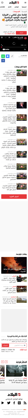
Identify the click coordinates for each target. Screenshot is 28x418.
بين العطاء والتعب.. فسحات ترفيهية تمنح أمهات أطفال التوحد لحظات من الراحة (9, 156)
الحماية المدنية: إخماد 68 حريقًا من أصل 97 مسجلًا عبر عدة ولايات (9, 301)
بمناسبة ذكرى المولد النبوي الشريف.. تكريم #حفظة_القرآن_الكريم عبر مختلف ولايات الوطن (8, 144)
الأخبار (9, 7)
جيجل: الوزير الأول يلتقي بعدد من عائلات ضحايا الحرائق (9, 290)
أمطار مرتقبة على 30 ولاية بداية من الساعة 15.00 (18, 381)
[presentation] (6, 361)
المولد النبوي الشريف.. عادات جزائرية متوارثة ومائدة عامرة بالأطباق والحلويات (9, 120)
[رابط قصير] (12, 56)
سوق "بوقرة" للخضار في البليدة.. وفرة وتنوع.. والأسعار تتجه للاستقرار (9, 132)
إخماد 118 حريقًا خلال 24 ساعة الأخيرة (15, 270)
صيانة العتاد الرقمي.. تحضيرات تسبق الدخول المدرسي (9, 177)
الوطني (17, 7)
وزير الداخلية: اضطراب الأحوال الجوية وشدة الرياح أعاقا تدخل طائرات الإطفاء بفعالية (9, 107)
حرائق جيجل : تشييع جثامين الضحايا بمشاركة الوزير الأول (8, 280)
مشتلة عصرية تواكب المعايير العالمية (10, 167)
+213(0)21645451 (9, 411)
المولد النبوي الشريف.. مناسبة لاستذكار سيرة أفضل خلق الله (9, 187)
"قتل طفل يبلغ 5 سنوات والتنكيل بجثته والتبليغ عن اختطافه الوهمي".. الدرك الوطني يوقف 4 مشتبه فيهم (8, 77)
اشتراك (21, 33)
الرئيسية (24, 7)
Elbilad (14, 3)
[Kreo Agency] (24, 409)
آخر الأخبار (13, 297)
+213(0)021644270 (21, 411)
